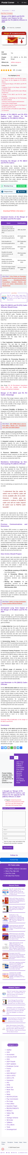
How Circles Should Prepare (9, 103)
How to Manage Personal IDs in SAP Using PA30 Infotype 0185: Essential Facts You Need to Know (17, 908)
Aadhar (9, 1050)
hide (18, 75)
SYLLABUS (10, 1125)
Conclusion (5, 110)
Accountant (10, 1054)
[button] (18, 2)
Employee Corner (13, 1066)
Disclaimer (10, 1142)
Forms (9, 1068)
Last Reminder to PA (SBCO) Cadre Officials (14, 108)
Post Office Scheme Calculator (16, 869)
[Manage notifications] (3, 1149)
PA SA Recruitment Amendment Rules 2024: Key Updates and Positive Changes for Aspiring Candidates (14, 387)
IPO (8, 1082)
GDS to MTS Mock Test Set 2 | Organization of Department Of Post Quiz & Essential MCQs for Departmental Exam (17, 900)
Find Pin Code (10, 873)
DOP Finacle (11, 1061)
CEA (8, 1059)
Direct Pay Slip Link (12, 871)
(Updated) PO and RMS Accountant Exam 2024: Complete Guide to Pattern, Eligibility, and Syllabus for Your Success (16, 975)
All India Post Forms (12, 876)
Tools (8, 1127)
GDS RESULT (11, 1073)
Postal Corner (8, 2)
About (20, 1142)
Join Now (22, 186)
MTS (8, 1092)
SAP (8, 1115)
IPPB (8, 1085)
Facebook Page (14, 859)
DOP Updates (11, 1064)
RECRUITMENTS (13, 1108)
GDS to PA (10, 1078)
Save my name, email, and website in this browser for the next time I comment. (14, 842)
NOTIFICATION (12, 1096)
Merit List (10, 1087)
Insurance (10, 1080)
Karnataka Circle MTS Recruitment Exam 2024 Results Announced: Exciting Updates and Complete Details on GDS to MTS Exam (17, 956)
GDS (8, 1071)
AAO (8, 1052)
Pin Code (10, 1101)
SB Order (10, 1120)
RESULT (9, 1111)
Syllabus (9, 1122)
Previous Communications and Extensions (13, 101)
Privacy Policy (3, 1143)
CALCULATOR (12, 1057)
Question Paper (12, 1106)
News (8, 1094)
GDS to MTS (11, 1075)
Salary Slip (10, 1113)
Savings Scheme (12, 1118)
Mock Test (10, 1089)
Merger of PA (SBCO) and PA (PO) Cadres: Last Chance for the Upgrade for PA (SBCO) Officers (14, 80)
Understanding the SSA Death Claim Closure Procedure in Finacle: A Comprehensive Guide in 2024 (17, 927)
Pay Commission (12, 1099)
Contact (16, 1142)
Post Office (10, 1104)
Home (24, 1142)
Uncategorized (11, 1129)
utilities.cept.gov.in (16, 62)
